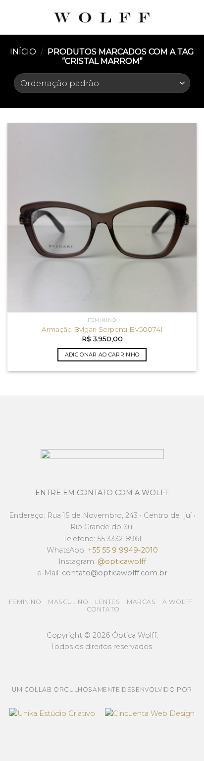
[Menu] (13, 17)
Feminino (25, 602)
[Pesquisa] (193, 17)
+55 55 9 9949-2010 (123, 550)
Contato (103, 609)
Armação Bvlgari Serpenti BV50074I (102, 329)
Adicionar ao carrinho (102, 354)
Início (23, 51)
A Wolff (177, 602)
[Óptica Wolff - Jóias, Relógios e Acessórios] (102, 17)
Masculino (68, 602)
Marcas (141, 602)
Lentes (107, 602)
